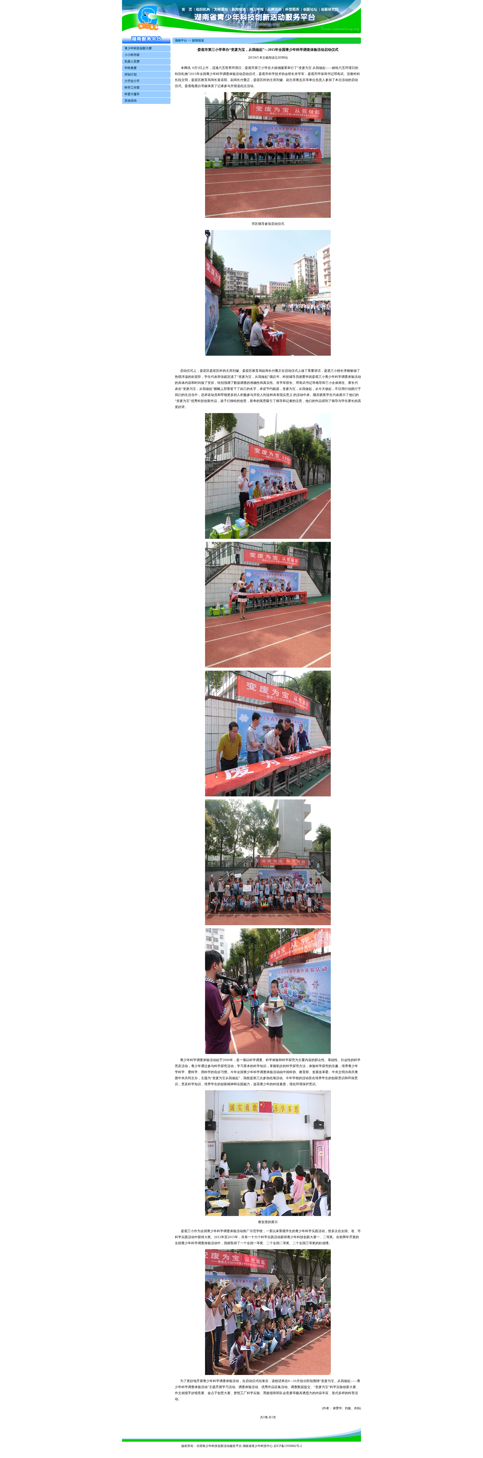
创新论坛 (310, 9)
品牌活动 (274, 9)
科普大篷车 (132, 94)
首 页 (187, 9)
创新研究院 (330, 9)
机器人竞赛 (132, 61)
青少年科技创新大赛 (138, 48)
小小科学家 (132, 55)
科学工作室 (132, 87)
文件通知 (221, 9)
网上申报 (257, 9)
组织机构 (203, 9)
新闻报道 (239, 9)
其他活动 (131, 100)
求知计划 (131, 74)
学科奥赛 (131, 68)
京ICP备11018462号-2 (287, 1446)
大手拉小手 (132, 81)
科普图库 (292, 9)
